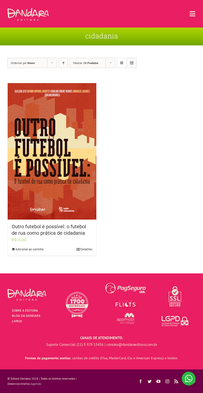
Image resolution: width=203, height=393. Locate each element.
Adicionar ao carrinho (29, 249)
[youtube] (158, 381)
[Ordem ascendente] (63, 63)
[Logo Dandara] (28, 9)
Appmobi (35, 384)
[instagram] (167, 381)
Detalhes (86, 249)
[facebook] (141, 381)
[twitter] (150, 381)
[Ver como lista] (131, 63)
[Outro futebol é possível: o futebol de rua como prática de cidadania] (52, 151)
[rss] (176, 381)
